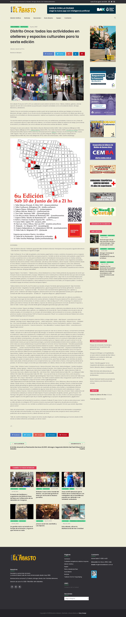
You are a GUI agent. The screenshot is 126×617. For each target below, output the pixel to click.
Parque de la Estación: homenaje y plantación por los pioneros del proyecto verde (101, 347)
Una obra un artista (72, 130)
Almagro (103, 235)
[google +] (69, 53)
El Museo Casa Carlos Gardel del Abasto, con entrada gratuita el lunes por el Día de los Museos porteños (47, 494)
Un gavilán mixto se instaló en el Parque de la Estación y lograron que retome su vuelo (21, 528)
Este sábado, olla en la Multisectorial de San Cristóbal (72, 527)
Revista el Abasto (16, 53)
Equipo (58, 18)
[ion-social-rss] (114, 2)
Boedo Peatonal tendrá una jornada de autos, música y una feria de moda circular (102, 381)
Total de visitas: (95, 399)
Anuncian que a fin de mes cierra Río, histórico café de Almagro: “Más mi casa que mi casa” (107, 242)
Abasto (39, 489)
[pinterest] (82, 53)
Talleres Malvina (35, 130)
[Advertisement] (103, 309)
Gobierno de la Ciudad (71, 587)
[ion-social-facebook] (109, 2)
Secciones (37, 18)
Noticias (27, 18)
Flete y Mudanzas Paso (71, 569)
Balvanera (15, 27)
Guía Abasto (48, 18)
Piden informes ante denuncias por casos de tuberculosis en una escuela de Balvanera (102, 373)
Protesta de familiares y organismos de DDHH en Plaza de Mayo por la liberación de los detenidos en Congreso (21, 497)
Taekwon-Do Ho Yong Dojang (73, 577)
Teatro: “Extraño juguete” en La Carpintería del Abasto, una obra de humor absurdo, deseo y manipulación (102, 365)
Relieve (54, 132)
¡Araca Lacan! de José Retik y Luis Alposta (46, 525)
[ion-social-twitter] (112, 2)
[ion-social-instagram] (16, 587)
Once (72, 489)
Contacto (67, 18)
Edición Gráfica (15, 18)
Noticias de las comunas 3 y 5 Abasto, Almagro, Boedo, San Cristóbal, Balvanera (32, 1)
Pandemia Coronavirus (77, 521)
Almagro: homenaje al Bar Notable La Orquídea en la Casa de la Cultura (107, 255)
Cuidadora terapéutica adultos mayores (76, 561)
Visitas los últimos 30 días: (98, 395)
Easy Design (82, 613)
